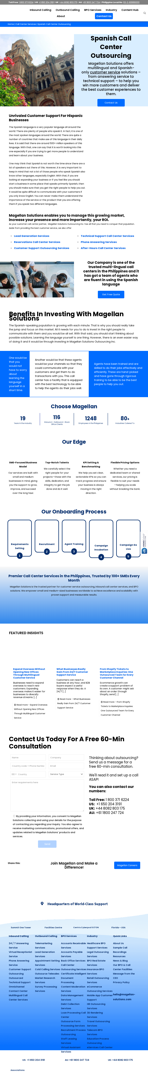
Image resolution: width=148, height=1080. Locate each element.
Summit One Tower (21, 927)
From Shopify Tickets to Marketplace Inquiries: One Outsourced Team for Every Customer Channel (116, 673)
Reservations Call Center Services (37, 242)
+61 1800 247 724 (91, 2)
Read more (73, 703)
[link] (9, 867)
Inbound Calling (19, 936)
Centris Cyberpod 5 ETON (86, 927)
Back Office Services (73, 960)
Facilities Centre (53, 927)
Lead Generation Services (31, 236)
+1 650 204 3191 (46, 2)
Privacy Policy (121, 982)
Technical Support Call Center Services (107, 236)
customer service (105, 72)
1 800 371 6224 (26, 2)
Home (11, 24)
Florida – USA (118, 927)
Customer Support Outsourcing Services (41, 248)
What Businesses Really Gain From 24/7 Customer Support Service (72, 671)
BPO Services (69, 936)
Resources (119, 956)
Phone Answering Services (99, 242)
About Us (118, 943)
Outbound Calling (46, 936)
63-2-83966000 (131, 2)
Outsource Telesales (47, 973)
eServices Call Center (100, 1047)
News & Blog (120, 960)
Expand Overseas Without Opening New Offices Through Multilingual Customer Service (29, 673)
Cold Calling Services (47, 969)
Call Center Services (26, 24)
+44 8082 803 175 (68, 2)
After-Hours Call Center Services (103, 248)
